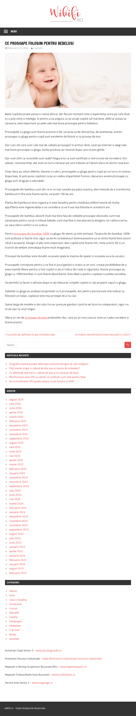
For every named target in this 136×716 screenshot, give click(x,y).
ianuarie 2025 (17, 473)
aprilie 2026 (16, 412)
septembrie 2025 (19, 438)
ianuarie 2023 (17, 546)
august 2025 (16, 442)
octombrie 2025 (18, 434)
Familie (38, 48)
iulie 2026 (15, 403)
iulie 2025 (15, 447)
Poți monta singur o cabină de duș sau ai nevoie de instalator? (44, 368)
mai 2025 (14, 455)
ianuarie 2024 (17, 512)
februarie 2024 (17, 507)
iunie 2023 (15, 542)
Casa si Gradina (18, 599)
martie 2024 (16, 503)
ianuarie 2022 (17, 555)
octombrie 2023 (18, 525)
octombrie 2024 (18, 481)
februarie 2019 (17, 573)
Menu (14, 31)
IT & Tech (14, 630)
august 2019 (16, 568)
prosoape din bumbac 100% (31, 233)
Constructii (15, 604)
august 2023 (16, 533)
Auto (12, 595)
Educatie (14, 612)
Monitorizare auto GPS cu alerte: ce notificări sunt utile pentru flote (47, 377)
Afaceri (13, 591)
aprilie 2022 (16, 551)
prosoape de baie (36, 317)
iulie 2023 (15, 538)
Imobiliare (15, 625)
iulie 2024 (15, 490)
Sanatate (14, 638)
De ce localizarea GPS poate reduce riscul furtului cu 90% (41, 381)
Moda (12, 634)
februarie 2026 (17, 421)
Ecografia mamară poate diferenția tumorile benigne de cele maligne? (48, 364)
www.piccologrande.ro (49, 650)
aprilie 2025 (16, 460)
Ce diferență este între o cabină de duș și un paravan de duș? (43, 372)
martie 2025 (16, 464)
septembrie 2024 (19, 486)
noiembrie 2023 (18, 520)
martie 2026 (16, 416)
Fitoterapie (15, 621)
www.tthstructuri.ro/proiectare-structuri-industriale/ (72, 658)
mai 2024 (14, 499)
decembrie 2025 (18, 425)
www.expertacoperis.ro (73, 666)
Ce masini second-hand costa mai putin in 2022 (102, 334)
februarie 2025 (17, 468)
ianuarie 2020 (17, 564)
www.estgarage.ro (42, 682)
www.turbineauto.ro (63, 674)
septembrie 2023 (19, 529)
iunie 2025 (15, 451)
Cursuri (13, 608)
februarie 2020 (17, 559)
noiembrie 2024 (18, 477)
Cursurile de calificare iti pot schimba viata (31, 334)
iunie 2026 (15, 408)
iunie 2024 (15, 494)
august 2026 (16, 399)
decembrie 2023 (18, 516)
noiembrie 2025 (18, 429)
